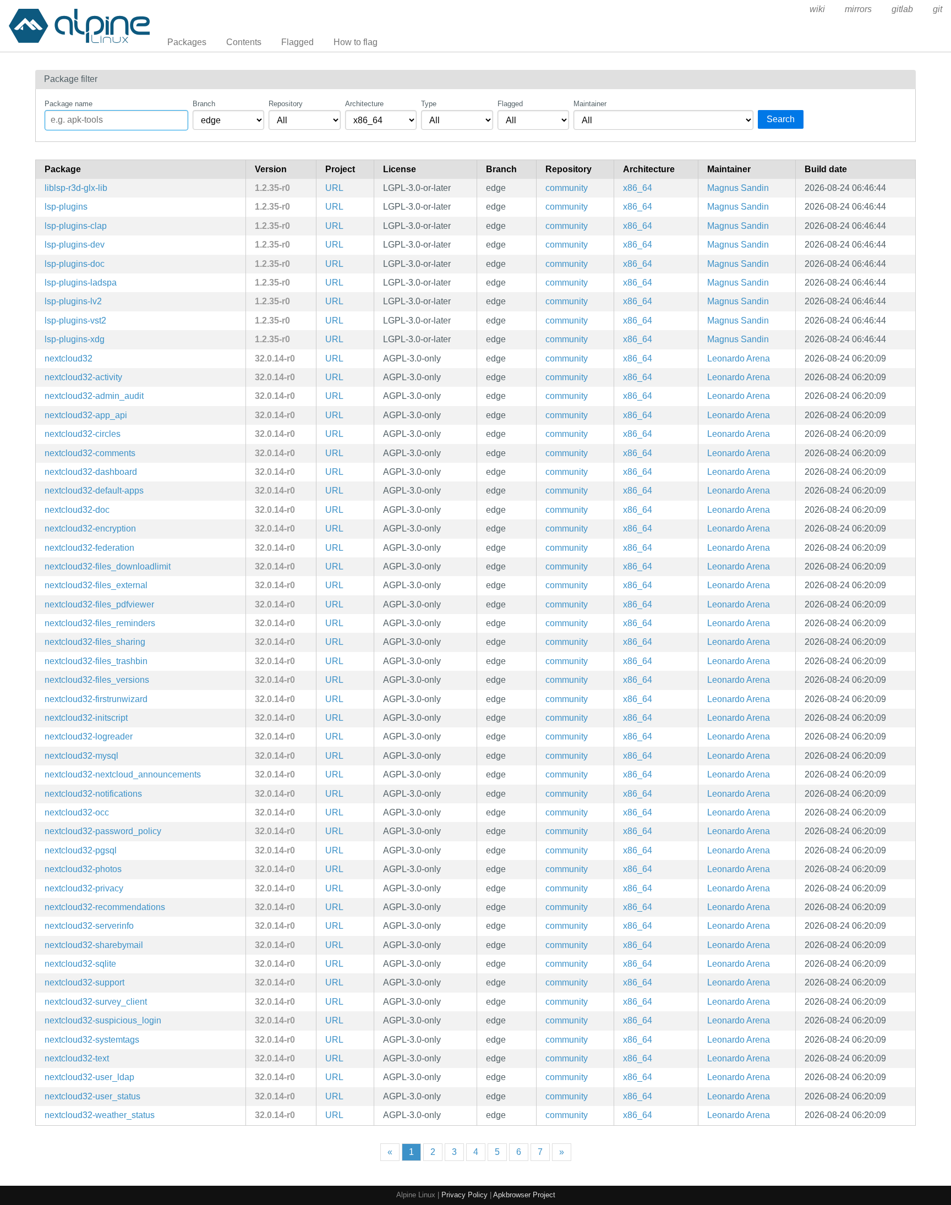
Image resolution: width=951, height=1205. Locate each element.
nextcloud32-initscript (86, 717)
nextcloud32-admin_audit (94, 396)
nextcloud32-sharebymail (94, 945)
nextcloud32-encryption (90, 528)
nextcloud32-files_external (96, 585)
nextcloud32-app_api (86, 415)
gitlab (902, 9)
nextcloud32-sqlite (80, 963)
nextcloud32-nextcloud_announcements (123, 774)
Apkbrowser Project (524, 1195)
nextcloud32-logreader (89, 736)
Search (781, 119)
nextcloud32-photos (83, 869)
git (937, 9)
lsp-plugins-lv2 (73, 301)
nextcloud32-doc (77, 509)
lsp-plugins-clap (76, 226)
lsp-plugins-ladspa (81, 282)
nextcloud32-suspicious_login (103, 1020)
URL (334, 188)
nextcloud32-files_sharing (95, 642)
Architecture (364, 104)
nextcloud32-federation (89, 547)
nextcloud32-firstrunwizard (96, 699)
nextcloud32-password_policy (103, 831)
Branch (204, 104)
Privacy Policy (464, 1195)
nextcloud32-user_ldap (89, 1077)
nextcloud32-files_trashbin (96, 661)
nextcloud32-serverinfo (89, 925)
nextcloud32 (68, 358)
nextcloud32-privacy (84, 888)
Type (428, 104)
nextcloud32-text (77, 1058)
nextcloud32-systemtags (92, 1039)
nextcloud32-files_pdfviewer (99, 604)
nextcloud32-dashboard (91, 471)
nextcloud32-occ (77, 812)
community (566, 188)
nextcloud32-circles (83, 434)
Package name (68, 104)
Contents (243, 42)
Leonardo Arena (738, 358)
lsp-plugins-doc (75, 264)
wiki (817, 9)
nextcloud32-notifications (93, 793)
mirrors (858, 9)
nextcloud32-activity (83, 377)
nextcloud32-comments (90, 453)
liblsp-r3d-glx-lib (76, 188)
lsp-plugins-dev (75, 244)
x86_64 (637, 188)
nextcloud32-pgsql (81, 850)
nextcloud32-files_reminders (100, 623)
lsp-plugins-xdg (75, 339)
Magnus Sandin (738, 188)
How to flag (356, 42)
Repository (286, 104)
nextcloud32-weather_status (100, 1115)
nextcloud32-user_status (92, 1096)
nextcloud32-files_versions (97, 679)
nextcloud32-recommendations (105, 907)
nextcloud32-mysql (81, 755)
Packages (186, 42)
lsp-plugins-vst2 (75, 320)
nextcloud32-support (84, 982)
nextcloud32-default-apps (94, 490)
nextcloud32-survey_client (96, 1001)
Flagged (297, 42)
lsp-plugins (66, 206)
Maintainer (589, 104)
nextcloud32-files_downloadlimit (108, 566)
